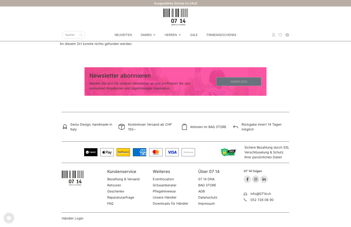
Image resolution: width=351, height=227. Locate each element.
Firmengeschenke (221, 35)
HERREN (171, 35)
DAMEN (146, 35)
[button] (9, 218)
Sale (194, 35)
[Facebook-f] (247, 179)
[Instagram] (255, 179)
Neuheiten (123, 35)
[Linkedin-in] (264, 179)
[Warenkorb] (287, 35)
